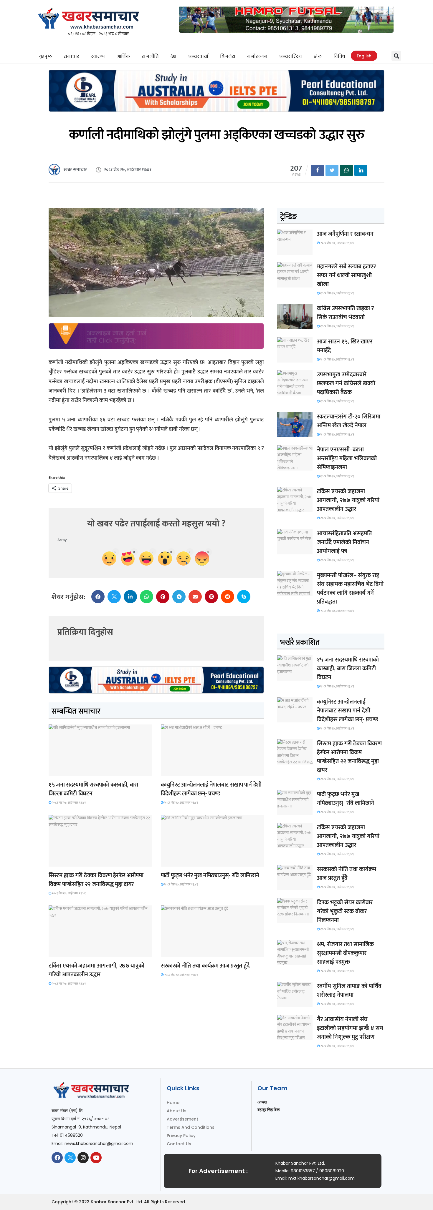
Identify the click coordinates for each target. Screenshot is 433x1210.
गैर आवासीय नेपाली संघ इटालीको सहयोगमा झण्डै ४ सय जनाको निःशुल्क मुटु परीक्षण (350, 1028)
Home (173, 1103)
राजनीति (150, 56)
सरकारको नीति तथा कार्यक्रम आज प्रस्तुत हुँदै (205, 966)
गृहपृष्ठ (45, 56)
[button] (396, 56)
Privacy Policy (181, 1135)
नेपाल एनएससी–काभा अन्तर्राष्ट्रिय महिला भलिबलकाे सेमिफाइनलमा (347, 458)
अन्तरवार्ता (198, 56)
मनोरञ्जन (257, 56)
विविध (339, 56)
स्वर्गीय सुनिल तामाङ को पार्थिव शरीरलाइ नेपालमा (349, 990)
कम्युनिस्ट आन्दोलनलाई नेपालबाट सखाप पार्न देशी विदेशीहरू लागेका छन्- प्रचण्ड (211, 789)
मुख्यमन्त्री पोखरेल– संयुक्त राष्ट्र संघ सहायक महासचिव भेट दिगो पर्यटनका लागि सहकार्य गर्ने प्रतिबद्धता (350, 588)
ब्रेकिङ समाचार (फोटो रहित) (183, 770)
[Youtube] (96, 1157)
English (364, 56)
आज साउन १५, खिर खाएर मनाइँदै (344, 346)
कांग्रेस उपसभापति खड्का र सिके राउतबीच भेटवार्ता (345, 312)
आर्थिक (123, 56)
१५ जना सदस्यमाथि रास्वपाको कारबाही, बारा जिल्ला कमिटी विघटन (93, 789)
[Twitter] (70, 1157)
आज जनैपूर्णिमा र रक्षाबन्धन (345, 234)
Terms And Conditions (190, 1127)
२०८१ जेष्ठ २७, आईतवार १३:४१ (68, 802)
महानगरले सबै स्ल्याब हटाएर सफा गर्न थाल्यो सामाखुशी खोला (346, 275)
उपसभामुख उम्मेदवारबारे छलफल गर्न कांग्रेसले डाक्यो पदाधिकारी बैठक (346, 383)
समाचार (71, 56)
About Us (176, 1111)
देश (173, 56)
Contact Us (179, 1144)
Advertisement (182, 1119)
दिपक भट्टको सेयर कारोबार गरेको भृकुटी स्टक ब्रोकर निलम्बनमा (345, 911)
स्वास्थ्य (98, 56)
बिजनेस (227, 56)
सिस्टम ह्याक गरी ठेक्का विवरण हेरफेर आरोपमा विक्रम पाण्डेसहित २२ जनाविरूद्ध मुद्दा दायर (96, 879)
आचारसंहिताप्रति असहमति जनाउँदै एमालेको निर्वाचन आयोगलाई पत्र (344, 542)
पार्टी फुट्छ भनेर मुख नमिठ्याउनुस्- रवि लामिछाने (210, 875)
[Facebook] (57, 1157)
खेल (318, 56)
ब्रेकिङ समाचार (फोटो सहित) (71, 951)
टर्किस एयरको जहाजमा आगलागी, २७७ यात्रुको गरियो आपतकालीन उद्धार (96, 970)
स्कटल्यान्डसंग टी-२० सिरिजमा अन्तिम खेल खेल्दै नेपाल (348, 421)
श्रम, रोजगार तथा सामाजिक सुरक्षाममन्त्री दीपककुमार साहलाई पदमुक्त (345, 953)
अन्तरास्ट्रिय (290, 56)
